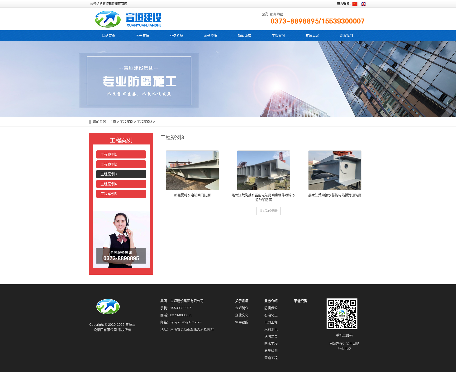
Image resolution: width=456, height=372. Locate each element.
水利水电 (271, 329)
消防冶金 (271, 336)
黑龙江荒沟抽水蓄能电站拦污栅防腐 (334, 195)
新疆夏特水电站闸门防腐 (192, 195)
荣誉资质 (300, 301)
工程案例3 (144, 122)
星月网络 (352, 343)
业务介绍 (271, 301)
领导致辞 (241, 322)
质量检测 (271, 351)
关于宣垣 (241, 301)
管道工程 (271, 358)
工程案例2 (108, 164)
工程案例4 (108, 184)
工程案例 (126, 122)
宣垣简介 (241, 308)
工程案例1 (108, 154)
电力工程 (271, 322)
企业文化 (241, 315)
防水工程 (271, 343)
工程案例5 (108, 194)
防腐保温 (271, 308)
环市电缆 (344, 348)
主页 (112, 122)
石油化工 (271, 315)
